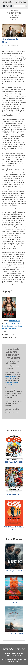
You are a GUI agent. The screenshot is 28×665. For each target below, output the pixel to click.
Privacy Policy (14, 655)
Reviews (14, 11)
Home (7, 653)
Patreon (14, 17)
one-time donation (11, 376)
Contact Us (17, 653)
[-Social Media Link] (4, 6)
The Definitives (14, 13)
